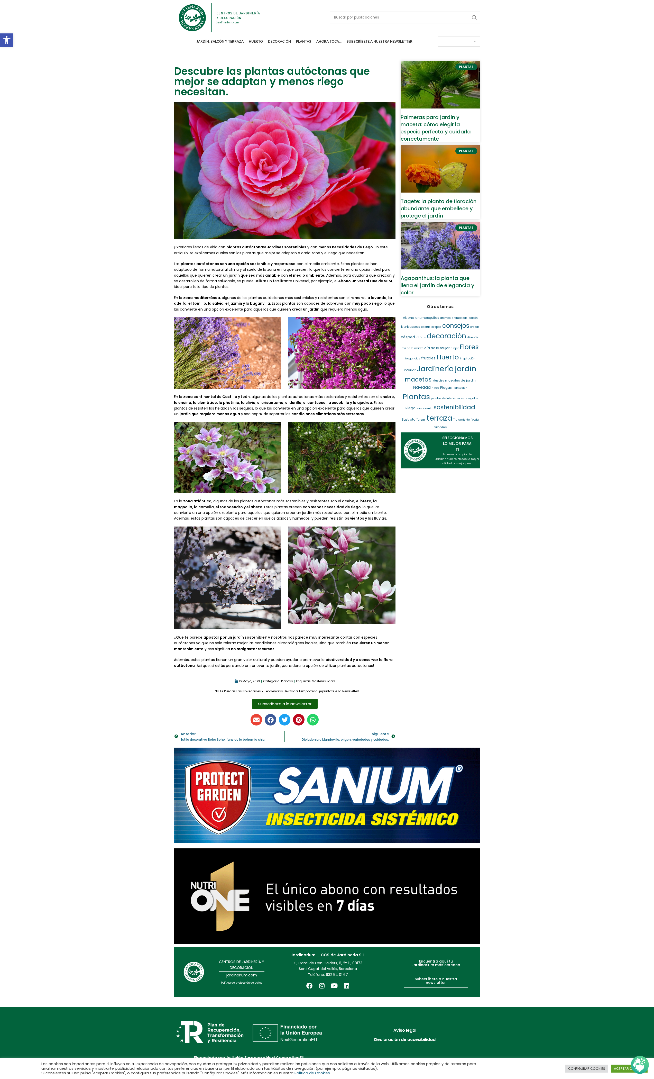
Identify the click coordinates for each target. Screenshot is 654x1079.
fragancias (412, 358)
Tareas (421, 420)
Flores (469, 346)
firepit (455, 348)
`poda (475, 420)
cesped (436, 327)
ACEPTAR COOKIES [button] (629, 1068)
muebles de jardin (460, 380)
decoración (446, 336)
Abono (408, 317)
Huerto (448, 357)
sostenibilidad (323, 681)
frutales (428, 358)
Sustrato (409, 419)
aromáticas (459, 318)
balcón (473, 318)
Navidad (422, 387)
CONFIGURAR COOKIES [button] (586, 1068)
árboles (440, 427)
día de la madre (412, 348)
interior (410, 370)
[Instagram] (322, 986)
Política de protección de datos (241, 983)
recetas (462, 398)
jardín (465, 368)
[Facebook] (309, 986)
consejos (455, 325)
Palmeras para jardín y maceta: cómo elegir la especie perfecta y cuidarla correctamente (436, 128)
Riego (411, 408)
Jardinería (435, 369)
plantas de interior (443, 398)
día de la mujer (437, 348)
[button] (6, 40)
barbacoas (410, 326)
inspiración (467, 358)
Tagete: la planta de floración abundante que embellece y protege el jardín (438, 208)
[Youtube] (334, 986)
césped (408, 337)
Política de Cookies (312, 1073)
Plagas (446, 387)
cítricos (421, 337)
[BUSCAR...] (474, 17)
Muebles (438, 381)
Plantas (287, 681)
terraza (439, 418)
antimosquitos (427, 317)
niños (435, 388)
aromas (445, 318)
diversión (473, 337)
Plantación (460, 388)
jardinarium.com (241, 975)
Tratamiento (461, 420)
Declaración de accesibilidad (405, 1039)
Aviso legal (404, 1030)
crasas (475, 327)
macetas (418, 379)
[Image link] (327, 795)
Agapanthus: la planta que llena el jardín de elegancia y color (437, 285)
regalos (473, 398)
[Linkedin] (346, 986)
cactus (425, 327)
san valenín (424, 408)
